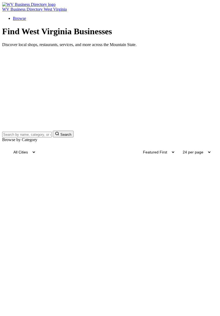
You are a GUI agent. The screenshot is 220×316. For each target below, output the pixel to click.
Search (65, 135)
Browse (19, 18)
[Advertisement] (110, 88)
